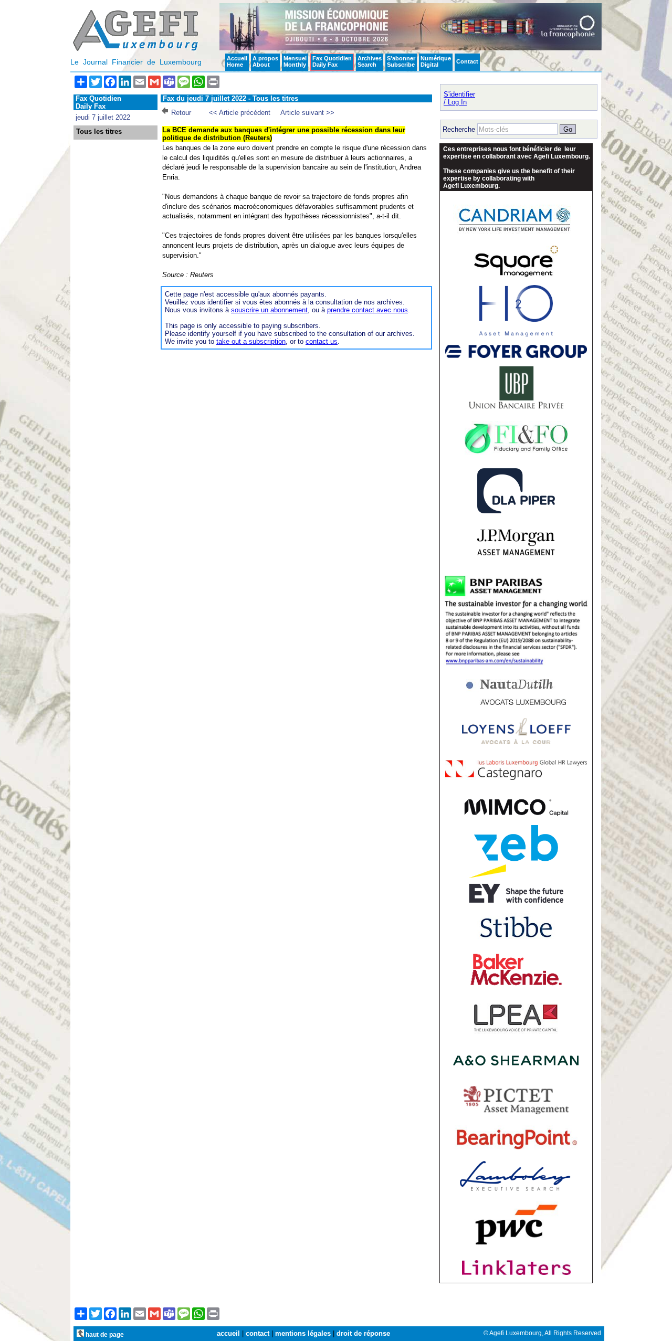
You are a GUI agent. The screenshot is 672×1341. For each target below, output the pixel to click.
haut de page (104, 1334)
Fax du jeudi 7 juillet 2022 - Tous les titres (230, 98)
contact (257, 1333)
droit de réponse (363, 1333)
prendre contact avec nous (367, 310)
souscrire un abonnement (269, 310)
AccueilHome (237, 61)
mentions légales (303, 1333)
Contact (467, 61)
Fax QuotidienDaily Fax (332, 61)
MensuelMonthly (295, 61)
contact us (322, 341)
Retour (181, 113)
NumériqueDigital (436, 61)
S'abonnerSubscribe (401, 61)
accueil (228, 1333)
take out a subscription (251, 341)
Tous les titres (99, 131)
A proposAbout (265, 61)
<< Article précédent (239, 113)
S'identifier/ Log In (459, 98)
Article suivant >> (307, 113)
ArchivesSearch (370, 61)
